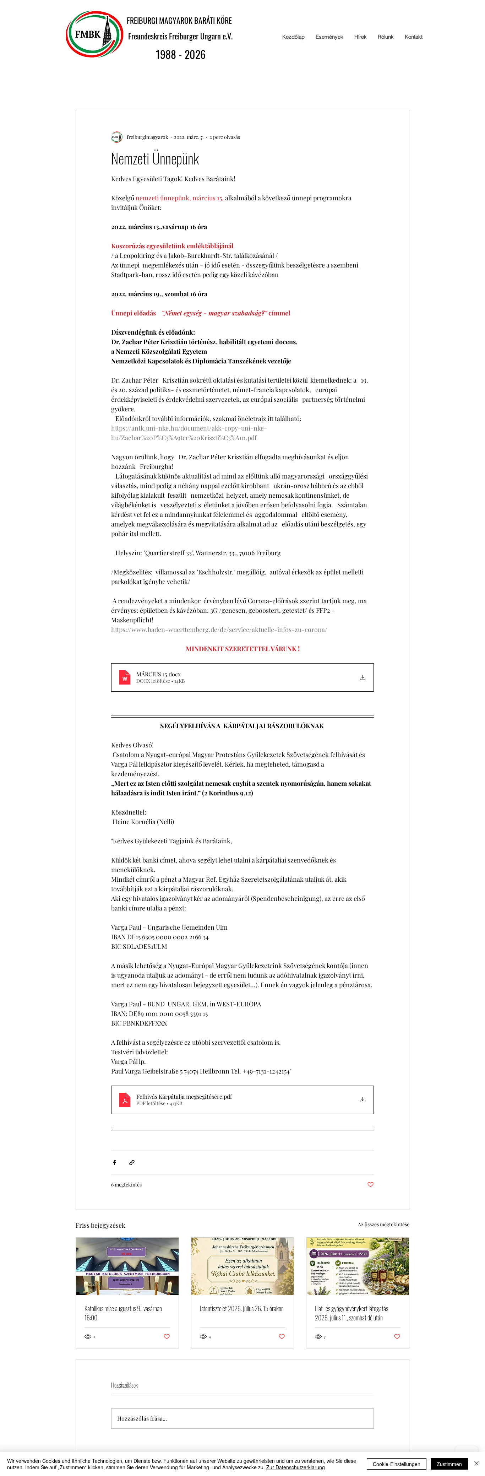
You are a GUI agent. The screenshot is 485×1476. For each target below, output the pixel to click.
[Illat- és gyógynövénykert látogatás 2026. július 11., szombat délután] (357, 1266)
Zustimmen (449, 1463)
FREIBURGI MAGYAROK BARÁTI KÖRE (181, 20)
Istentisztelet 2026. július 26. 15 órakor (241, 1308)
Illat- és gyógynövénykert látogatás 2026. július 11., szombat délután (351, 1313)
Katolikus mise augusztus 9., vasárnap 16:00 (123, 1313)
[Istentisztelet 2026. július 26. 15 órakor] (242, 1266)
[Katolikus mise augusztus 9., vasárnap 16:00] (127, 1266)
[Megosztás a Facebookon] (114, 1162)
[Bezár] (476, 1464)
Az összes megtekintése (383, 1224)
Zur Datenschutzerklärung (295, 1467)
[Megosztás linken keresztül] (132, 1162)
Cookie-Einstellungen (396, 1463)
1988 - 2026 (181, 54)
